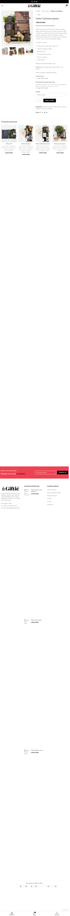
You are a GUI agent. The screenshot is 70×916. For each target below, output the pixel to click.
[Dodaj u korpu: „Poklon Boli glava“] (25, 139)
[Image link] (10, 488)
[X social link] (42, 112)
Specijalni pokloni (9, 150)
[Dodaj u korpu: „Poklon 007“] (8, 139)
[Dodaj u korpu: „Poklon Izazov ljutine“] (59, 139)
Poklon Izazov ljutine (59, 143)
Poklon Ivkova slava (36, 620)
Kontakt (49, 498)
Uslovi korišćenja (51, 489)
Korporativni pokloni (47, 106)
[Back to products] (39, 15)
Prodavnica (50, 504)
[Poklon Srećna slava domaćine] (27, 553)
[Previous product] (37, 15)
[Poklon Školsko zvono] (27, 813)
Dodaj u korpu (49, 100)
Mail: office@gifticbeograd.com (11, 508)
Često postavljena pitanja (54, 492)
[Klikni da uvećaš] (4, 43)
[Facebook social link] (32, 1)
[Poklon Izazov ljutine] (59, 133)
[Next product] (41, 15)
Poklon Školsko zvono (37, 750)
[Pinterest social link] (45, 112)
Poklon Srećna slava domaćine (36, 490)
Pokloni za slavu (45, 150)
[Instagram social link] (34, 1)
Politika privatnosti (52, 495)
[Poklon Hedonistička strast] (43, 133)
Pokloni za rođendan (47, 108)
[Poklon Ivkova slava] (27, 683)
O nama (49, 501)
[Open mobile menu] (2, 5)
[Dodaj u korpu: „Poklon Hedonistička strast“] (42, 139)
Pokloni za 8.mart (44, 147)
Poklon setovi (45, 11)
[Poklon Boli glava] (26, 133)
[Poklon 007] (9, 133)
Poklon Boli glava (25, 143)
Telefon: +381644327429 (10, 505)
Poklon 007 (9, 143)
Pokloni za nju (56, 149)
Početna (38, 11)
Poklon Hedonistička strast (43, 143)
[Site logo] (34, 5)
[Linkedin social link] (36, 1)
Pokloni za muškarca (57, 11)
